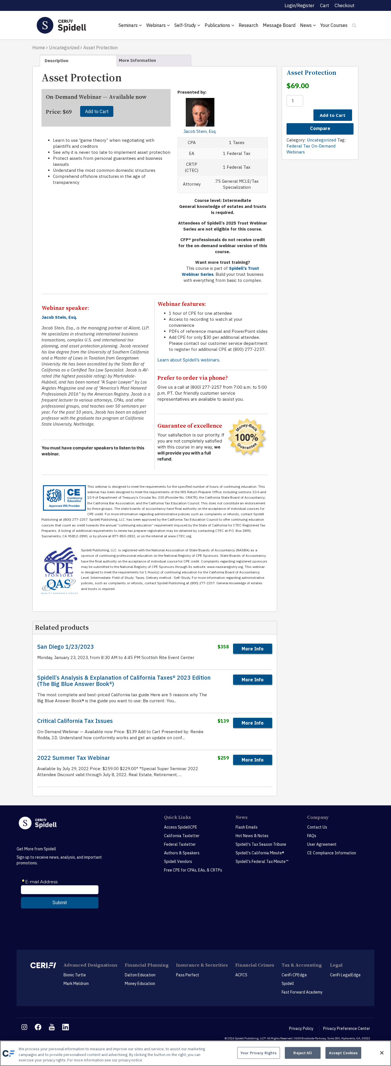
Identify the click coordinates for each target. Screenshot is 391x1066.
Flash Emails (247, 827)
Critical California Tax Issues (75, 721)
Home (38, 47)
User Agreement (322, 844)
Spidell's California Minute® (260, 852)
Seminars (129, 25)
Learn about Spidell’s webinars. (188, 360)
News (306, 25)
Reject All (302, 1052)
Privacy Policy (301, 1028)
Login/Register (299, 5)
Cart (324, 5)
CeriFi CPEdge (294, 975)
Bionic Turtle (75, 975)
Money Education (140, 983)
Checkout (344, 5)
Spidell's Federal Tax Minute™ (262, 861)
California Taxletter (182, 835)
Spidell (288, 983)
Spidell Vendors (178, 861)
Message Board (279, 25)
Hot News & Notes (252, 835)
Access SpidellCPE (180, 827)
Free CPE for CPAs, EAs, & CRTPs (193, 870)
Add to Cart (96, 111)
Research (248, 25)
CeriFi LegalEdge (345, 975)
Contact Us (317, 827)
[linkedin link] (65, 1027)
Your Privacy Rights (258, 1052)
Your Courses (333, 25)
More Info (253, 649)
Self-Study (185, 25)
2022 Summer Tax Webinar (73, 758)
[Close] (382, 1053)
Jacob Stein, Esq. (199, 131)
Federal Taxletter (180, 844)
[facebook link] (38, 1027)
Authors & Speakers (182, 852)
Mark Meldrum (76, 983)
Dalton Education (140, 975)
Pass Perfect (187, 975)
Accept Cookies (343, 1052)
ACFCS (241, 975)
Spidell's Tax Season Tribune (261, 844)
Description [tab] (56, 60)
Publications (218, 25)
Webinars (156, 25)
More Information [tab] (137, 60)
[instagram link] (24, 1027)
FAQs (311, 835)
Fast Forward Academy (302, 992)
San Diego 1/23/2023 (65, 647)
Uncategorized (64, 47)
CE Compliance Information (331, 852)
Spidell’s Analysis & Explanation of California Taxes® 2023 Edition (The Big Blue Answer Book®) (124, 680)
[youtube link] (51, 1027)
